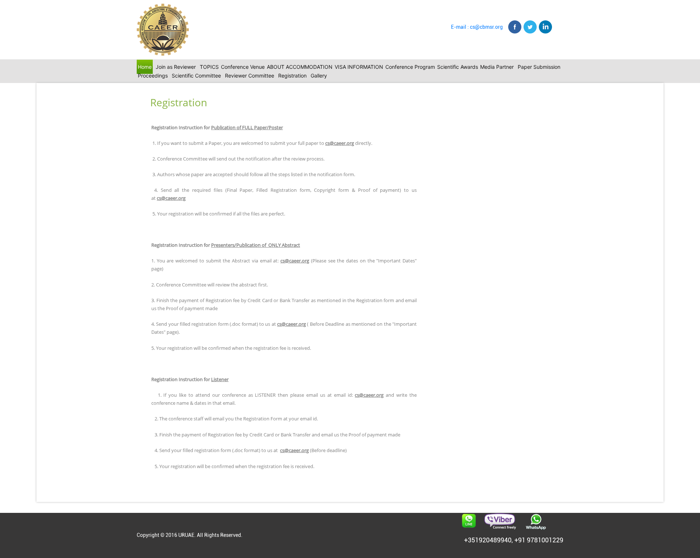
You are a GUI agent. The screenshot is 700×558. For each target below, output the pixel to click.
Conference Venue (243, 67)
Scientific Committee (196, 75)
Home (145, 67)
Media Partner (497, 67)
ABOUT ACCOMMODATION (299, 67)
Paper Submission (539, 67)
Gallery (319, 75)
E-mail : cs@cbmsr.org (477, 27)
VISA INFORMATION (359, 67)
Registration (292, 75)
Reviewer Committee (249, 75)
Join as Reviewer (176, 67)
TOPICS (209, 67)
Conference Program (410, 67)
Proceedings (153, 75)
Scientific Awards (457, 67)
